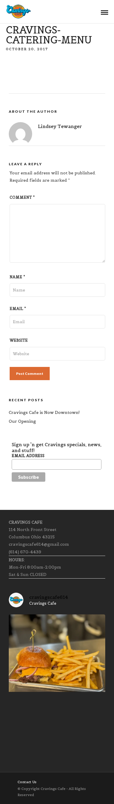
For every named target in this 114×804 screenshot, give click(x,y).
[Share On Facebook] (16, 791)
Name (17, 276)
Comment (22, 197)
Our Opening (22, 421)
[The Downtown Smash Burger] (57, 662)
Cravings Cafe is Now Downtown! (44, 412)
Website (19, 340)
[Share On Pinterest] (29, 791)
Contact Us (27, 782)
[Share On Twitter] (23, 791)
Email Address (28, 455)
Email (18, 308)
